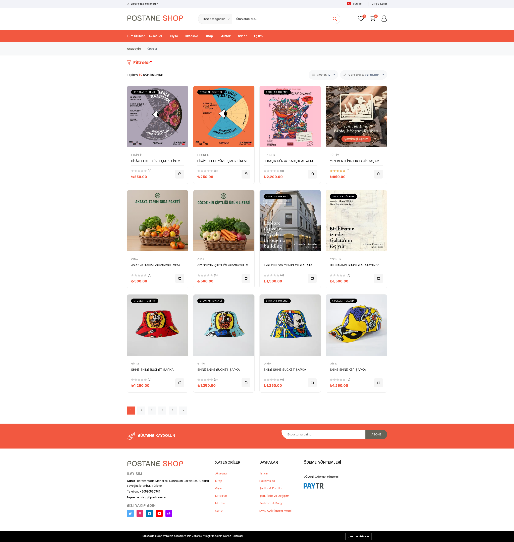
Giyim (174, 36)
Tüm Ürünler (136, 36)
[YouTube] (159, 513)
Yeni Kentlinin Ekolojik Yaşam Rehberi (361, 161)
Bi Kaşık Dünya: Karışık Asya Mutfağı (294, 161)
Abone (376, 434)
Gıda (134, 259)
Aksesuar (155, 36)
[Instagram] (140, 513)
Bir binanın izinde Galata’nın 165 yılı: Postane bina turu (375, 265)
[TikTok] (168, 513)
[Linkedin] (149, 513)
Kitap (209, 36)
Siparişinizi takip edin (144, 4)
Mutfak (225, 36)
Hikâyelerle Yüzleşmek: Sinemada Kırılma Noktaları (174, 161)
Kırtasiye (191, 36)
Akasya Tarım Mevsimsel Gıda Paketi (161, 265)
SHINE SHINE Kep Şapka (348, 370)
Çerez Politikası (233, 536)
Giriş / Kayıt (379, 4)
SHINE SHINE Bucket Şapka (152, 370)
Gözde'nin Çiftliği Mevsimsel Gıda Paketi (231, 265)
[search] (334, 19)
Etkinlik (137, 155)
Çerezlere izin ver (358, 536)
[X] (130, 513)
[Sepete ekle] (179, 174)
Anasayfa (134, 49)
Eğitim (258, 36)
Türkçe (357, 4)
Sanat (242, 36)
